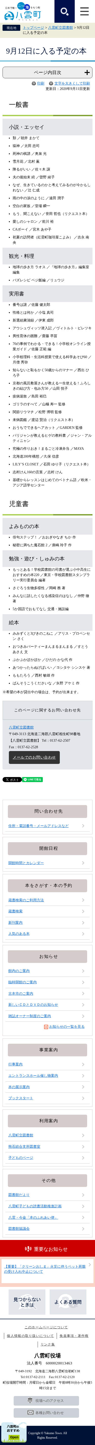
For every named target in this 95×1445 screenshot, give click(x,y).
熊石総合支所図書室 (24, 1147)
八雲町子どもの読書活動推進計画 (35, 1206)
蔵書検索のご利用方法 (26, 900)
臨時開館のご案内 (22, 982)
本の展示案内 (19, 1087)
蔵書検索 (15, 911)
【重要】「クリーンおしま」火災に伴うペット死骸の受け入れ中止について (45, 1269)
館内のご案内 (19, 971)
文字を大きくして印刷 (72, 83)
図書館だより (19, 1195)
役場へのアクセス (49, 1401)
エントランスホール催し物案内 (33, 1076)
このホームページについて (46, 1327)
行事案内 (15, 1064)
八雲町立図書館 (60, 28)
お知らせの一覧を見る (67, 1027)
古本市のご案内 (20, 993)
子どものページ (20, 1158)
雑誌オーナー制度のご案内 (29, 1016)
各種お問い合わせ (49, 1413)
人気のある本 (19, 934)
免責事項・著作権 (74, 1336)
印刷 (40, 83)
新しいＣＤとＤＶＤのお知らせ (33, 1005)
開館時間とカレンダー (26, 863)
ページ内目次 (47, 72)
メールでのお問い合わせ (34, 757)
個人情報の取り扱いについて (30, 1336)
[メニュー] (85, 11)
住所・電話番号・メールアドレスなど (38, 826)
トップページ (33, 28)
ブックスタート (20, 1098)
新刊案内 (15, 923)
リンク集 (48, 1344)
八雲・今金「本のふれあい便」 (33, 1217)
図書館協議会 (19, 1229)
